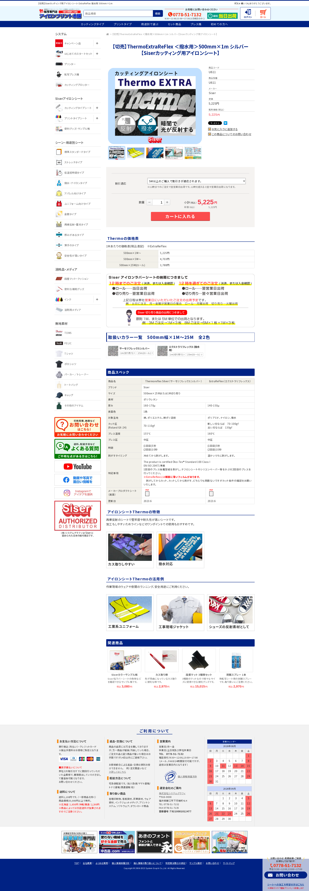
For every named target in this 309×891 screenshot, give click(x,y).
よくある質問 (102, 863)
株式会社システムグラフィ (172, 793)
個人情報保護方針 (187, 776)
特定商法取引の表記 (175, 863)
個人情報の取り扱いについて (147, 863)
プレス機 (196, 24)
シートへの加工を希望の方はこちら (285, 884)
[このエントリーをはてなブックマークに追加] (225, 123)
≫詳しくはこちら (117, 771)
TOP (76, 863)
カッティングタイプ (92, 24)
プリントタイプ (123, 24)
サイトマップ (229, 863)
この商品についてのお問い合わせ (231, 134)
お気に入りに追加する (225, 129)
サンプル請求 (195, 863)
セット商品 (174, 24)
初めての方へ (219, 24)
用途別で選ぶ (149, 24)
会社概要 (87, 863)
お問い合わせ (287, 875)
